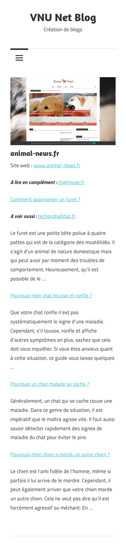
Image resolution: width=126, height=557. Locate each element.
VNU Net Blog (63, 17)
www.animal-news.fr (56, 165)
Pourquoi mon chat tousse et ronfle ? (51, 295)
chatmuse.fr (71, 182)
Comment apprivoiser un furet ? (45, 199)
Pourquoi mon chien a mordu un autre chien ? (60, 454)
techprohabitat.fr (57, 216)
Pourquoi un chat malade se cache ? (49, 384)
